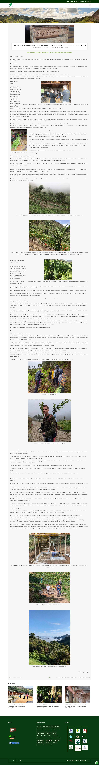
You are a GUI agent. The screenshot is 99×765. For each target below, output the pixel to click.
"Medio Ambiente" (46, 726)
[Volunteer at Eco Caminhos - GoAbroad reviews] (14, 743)
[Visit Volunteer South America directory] (70, 736)
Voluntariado (68, 52)
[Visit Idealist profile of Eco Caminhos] (78, 730)
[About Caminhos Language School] (71, 730)
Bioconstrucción (40, 733)
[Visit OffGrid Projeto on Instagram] (77, 736)
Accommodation (55, 726)
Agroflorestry (40, 728)
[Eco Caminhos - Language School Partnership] (12, 736)
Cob (47, 733)
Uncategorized (60, 52)
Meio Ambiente (49, 740)
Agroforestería (40, 731)
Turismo (54, 742)
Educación (38, 52)
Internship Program (41, 738)
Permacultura (45, 52)
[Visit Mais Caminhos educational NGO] (84, 730)
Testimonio (53, 52)
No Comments (53, 47)
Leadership (49, 738)
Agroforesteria (31, 52)
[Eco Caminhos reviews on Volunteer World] (84, 736)
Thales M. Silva (46, 47)
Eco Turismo (53, 733)
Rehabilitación (40, 742)
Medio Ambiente (40, 740)
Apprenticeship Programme (50, 731)
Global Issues (54, 735)
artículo (35, 318)
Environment (47, 735)
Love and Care (57, 738)
